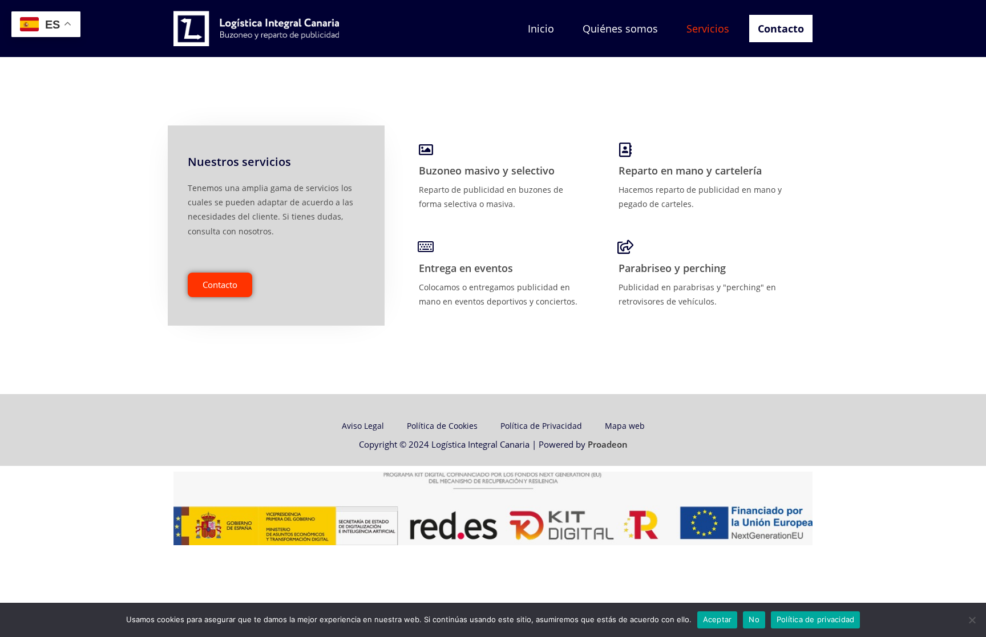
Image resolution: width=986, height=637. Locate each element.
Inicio (541, 28)
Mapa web (625, 425)
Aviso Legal (363, 425)
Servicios (707, 28)
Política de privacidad (816, 619)
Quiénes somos (620, 28)
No (754, 619)
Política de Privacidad (541, 425)
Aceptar (717, 619)
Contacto (781, 28)
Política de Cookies (442, 425)
